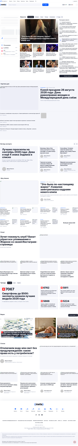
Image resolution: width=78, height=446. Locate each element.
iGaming (62, 411)
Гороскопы (23, 1)
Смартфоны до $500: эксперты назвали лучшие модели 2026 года (14, 124)
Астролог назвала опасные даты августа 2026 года (48, 384)
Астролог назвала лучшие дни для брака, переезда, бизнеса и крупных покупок (68, 385)
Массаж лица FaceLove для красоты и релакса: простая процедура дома (45, 328)
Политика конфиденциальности (9, 420)
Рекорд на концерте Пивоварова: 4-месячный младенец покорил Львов (25, 70)
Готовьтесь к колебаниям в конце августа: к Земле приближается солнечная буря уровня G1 (20, 113)
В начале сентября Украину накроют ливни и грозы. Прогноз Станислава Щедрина (67, 328)
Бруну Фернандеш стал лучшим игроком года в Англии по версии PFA (9, 273)
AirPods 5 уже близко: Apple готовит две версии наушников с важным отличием (17, 120)
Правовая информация (38, 420)
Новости (10, 1)
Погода (18, 1)
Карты (27, 1)
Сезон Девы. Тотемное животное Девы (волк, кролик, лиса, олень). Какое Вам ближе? (68, 151)
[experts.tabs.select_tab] (74, 144)
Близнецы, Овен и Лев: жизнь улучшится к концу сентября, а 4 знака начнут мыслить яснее (47, 151)
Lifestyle (37, 16)
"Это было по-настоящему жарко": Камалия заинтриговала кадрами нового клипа (57, 188)
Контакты (46, 420)
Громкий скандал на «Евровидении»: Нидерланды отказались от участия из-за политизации (45, 223)
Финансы (39, 411)
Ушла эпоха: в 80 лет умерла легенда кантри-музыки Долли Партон (51, 54)
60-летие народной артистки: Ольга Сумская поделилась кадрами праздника (51, 70)
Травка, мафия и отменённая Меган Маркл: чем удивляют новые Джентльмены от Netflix (48, 305)
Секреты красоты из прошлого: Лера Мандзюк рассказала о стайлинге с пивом (38, 70)
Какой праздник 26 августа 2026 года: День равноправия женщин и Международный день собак (58, 94)
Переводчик (31, 1)
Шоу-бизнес (30, 16)
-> (69, 223)
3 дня (14, 282)
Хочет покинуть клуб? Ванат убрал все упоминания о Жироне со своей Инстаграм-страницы (18, 240)
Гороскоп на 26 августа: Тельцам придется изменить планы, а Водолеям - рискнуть (18, 128)
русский (75, 1)
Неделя (18, 282)
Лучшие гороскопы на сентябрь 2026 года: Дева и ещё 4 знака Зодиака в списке (18, 153)
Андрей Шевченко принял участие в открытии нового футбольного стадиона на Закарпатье (47, 274)
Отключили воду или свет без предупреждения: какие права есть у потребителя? (18, 350)
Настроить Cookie (72, 420)
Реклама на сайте (53, 420)
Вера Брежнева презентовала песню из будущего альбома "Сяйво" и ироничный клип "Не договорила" (26, 55)
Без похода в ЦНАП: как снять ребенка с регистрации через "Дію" (68, 292)
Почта (14, 1)
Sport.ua (60, 420)
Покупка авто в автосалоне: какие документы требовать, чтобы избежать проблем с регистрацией (28, 386)
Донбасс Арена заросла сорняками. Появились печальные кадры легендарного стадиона (67, 274)
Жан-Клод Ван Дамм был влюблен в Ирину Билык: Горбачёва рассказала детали (38, 54)
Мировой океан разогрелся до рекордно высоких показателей (68, 164)
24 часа (9, 282)
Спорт (41, 16)
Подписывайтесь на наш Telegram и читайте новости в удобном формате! (69, 40)
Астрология (52, 16)
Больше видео (72, 315)
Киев (59, 17)
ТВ (35, 1)
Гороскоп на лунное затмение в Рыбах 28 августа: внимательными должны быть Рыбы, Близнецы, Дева (47, 165)
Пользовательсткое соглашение (25, 420)
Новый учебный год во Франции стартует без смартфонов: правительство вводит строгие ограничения (49, 292)
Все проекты (4, 1)
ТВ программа (7, 45)
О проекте (65, 420)
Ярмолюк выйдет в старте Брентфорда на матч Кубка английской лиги (28, 273)
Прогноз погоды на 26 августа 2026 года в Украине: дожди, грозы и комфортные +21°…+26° (17, 328)
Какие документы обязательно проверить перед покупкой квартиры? (8, 385)
